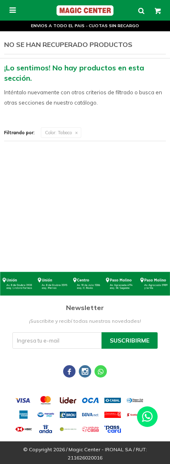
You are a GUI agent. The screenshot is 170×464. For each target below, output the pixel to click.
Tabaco (58, 132)
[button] (141, 10)
